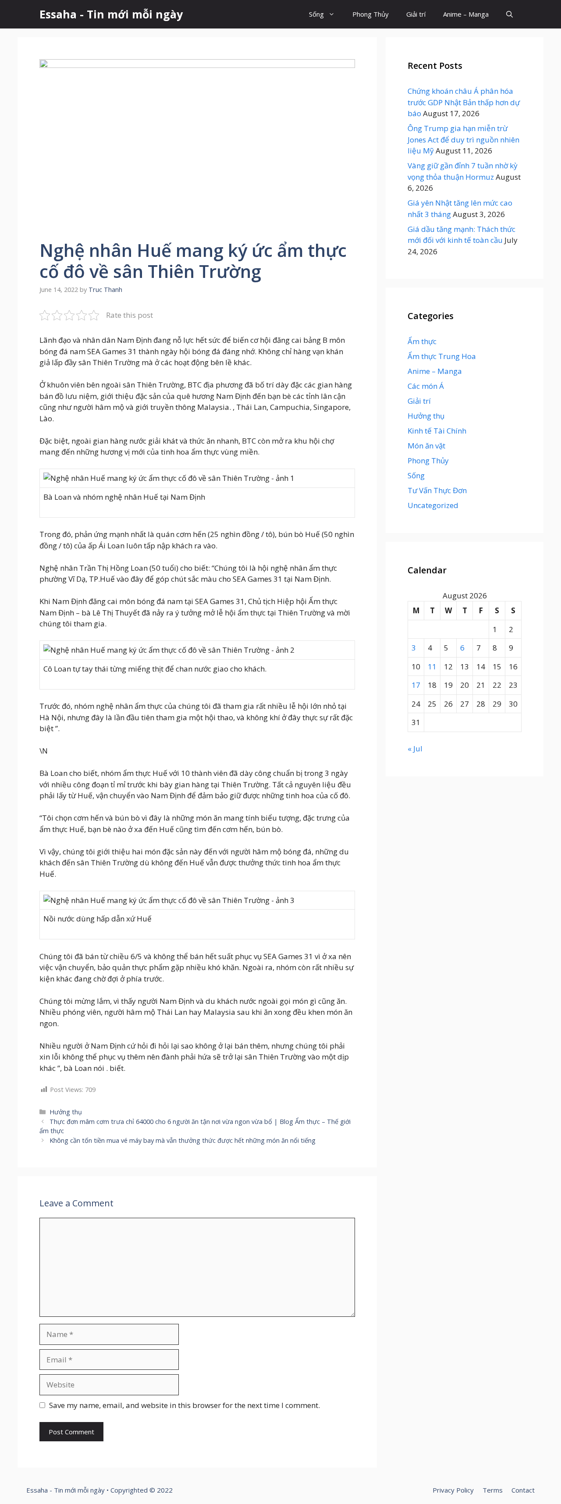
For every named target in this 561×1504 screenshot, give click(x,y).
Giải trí (416, 14)
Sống (316, 14)
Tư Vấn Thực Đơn (437, 490)
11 (432, 666)
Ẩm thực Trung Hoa (442, 356)
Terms (493, 1490)
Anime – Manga (466, 14)
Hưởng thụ (66, 1112)
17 (416, 685)
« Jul (415, 748)
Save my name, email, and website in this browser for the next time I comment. (184, 1405)
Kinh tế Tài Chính (437, 431)
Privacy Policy (453, 1490)
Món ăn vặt (426, 446)
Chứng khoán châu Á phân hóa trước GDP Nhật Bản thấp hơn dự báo (464, 102)
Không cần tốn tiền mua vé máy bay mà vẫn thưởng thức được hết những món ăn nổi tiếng (183, 1140)
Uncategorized (433, 505)
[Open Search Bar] (509, 14)
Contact (523, 1490)
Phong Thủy (370, 14)
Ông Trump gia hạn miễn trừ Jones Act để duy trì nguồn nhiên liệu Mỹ (463, 139)
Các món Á (426, 386)
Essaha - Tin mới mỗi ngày (111, 14)
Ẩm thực (422, 341)
